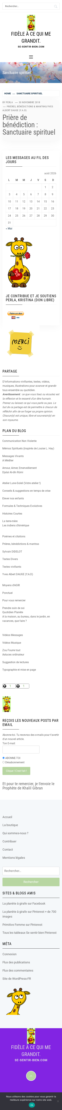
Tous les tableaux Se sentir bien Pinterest (29, 932)
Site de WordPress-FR (16, 978)
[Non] (58, 1101)
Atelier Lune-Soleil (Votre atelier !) (21, 483)
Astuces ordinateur (13, 654)
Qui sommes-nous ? (15, 833)
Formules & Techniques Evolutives (22, 506)
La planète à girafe (14, 903)
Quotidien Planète (12, 612)
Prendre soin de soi (13, 608)
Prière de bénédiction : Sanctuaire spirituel (28, 124)
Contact (7, 849)
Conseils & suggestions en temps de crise (26, 490)
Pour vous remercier (13, 600)
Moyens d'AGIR (11, 585)
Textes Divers (10, 559)
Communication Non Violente (19, 441)
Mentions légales (13, 857)
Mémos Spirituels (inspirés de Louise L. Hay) (28, 448)
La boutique (10, 825)
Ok (31, 1105)
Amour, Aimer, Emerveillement (19, 468)
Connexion (9, 954)
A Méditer (7, 460)
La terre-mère (10, 521)
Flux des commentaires (17, 970)
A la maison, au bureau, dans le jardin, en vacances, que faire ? (26, 618)
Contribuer (9, 841)
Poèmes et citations (13, 536)
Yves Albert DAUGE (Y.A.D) (17, 574)
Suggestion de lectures (15, 662)
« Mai (9, 228)
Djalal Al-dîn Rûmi (12, 472)
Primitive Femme (13, 924)
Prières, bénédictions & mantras (27, 106)
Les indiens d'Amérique (15, 525)
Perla (9, 102)
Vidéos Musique (11, 642)
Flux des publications (16, 962)
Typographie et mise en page (19, 669)
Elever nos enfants (13, 498)
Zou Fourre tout (11, 650)
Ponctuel (7, 592)
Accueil (7, 817)
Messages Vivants (13, 456)
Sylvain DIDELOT (12, 551)
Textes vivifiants (11, 566)
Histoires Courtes (12, 513)
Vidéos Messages (12, 635)
